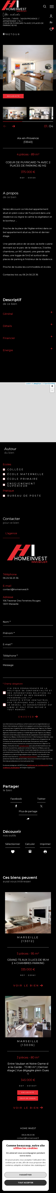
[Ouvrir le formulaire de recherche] (44, 6)
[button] (13, 126)
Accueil (7, 19)
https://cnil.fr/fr (24, 746)
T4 (20, 21)
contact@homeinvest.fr (16, 589)
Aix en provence (29, 19)
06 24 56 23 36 (10, 578)
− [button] (52, 390)
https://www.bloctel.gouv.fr (28, 756)
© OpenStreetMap (49, 383)
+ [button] (52, 386)
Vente (16, 19)
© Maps (36, 383)
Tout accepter (25, 1182)
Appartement (9, 21)
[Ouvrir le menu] (51, 6)
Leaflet (28, 383)
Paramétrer (25, 1174)
